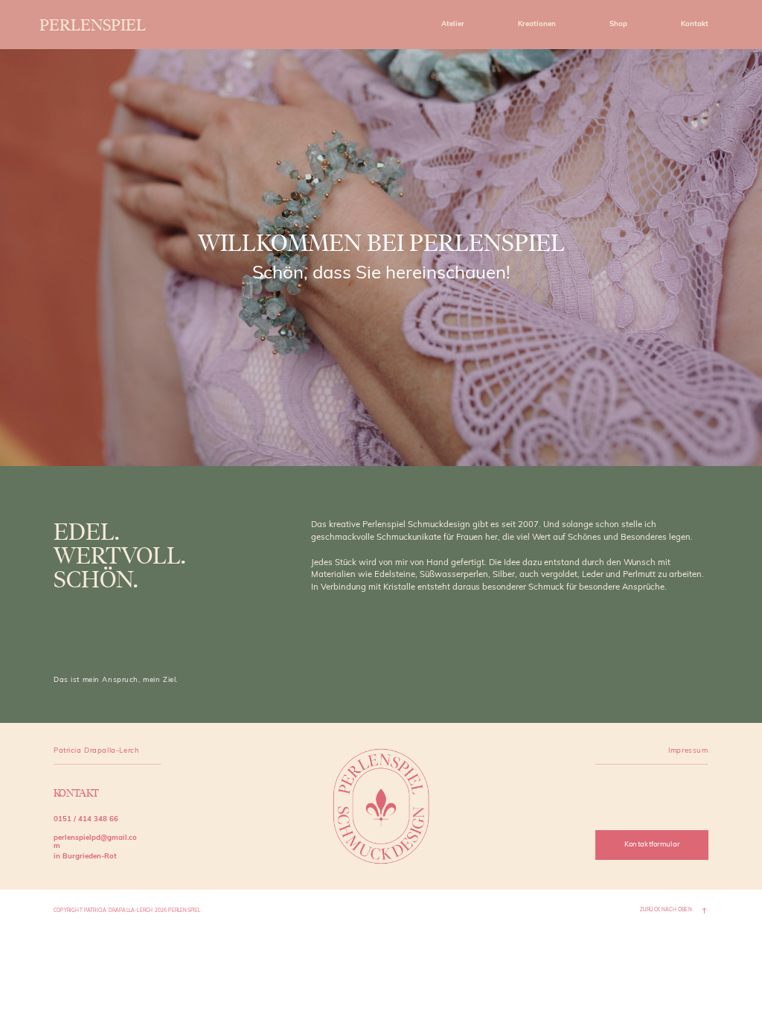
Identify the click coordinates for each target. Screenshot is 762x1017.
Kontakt (694, 24)
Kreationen (537, 24)
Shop (618, 24)
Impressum (688, 750)
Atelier (452, 24)
